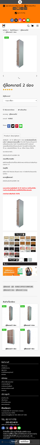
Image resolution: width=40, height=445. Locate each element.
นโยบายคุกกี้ (6, 438)
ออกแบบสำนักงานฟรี (7, 388)
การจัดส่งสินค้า (5, 384)
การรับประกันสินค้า (6, 386)
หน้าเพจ (3, 374)
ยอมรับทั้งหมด (24, 441)
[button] (28, 26)
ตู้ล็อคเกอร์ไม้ (13, 114)
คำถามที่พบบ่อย (6, 402)
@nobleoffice (31, 6)
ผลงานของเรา (5, 404)
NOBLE (10, 119)
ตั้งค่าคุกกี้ (14, 441)
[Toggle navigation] (37, 26)
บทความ (3, 390)
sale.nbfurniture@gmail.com (14, 6)
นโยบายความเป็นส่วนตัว (23, 436)
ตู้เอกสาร (4, 370)
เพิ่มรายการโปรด (9, 110)
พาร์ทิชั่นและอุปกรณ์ (7, 372)
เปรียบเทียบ (23, 110)
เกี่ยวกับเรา (4, 400)
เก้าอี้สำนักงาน (5, 368)
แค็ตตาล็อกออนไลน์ (7, 382)
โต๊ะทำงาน (4, 366)
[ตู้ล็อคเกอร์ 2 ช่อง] (20, 53)
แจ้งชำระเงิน (5, 398)
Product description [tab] (11, 136)
